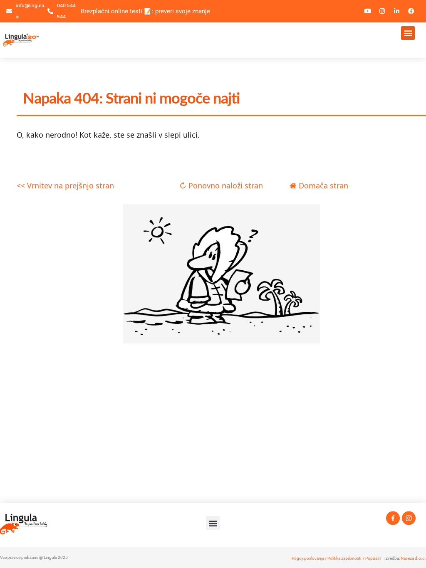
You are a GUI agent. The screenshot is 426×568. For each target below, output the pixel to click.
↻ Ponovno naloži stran (221, 185)
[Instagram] (382, 11)
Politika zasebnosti (344, 558)
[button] (408, 33)
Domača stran (322, 185)
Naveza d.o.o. (413, 558)
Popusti (372, 558)
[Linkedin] (397, 11)
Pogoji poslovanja (308, 558)
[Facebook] (411, 11)
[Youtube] (368, 11)
